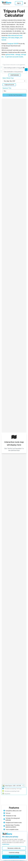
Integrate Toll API (13, 43)
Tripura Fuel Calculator (14, 13)
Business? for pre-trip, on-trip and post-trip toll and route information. (13, 46)
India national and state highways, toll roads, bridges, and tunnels (12, 38)
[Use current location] (24, 67)
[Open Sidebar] (24, 3)
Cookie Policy (5, 844)
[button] (19, 3)
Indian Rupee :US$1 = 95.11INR (13, 785)
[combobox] (14, 68)
